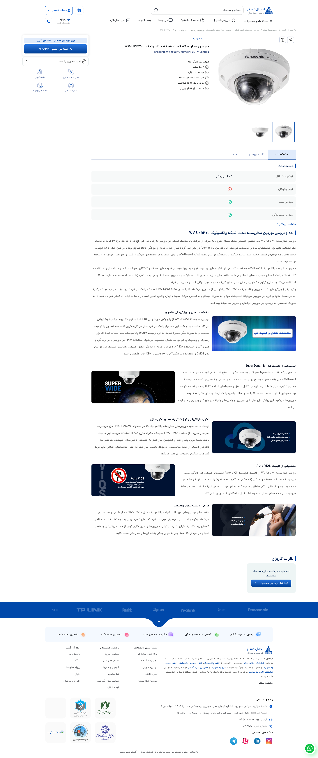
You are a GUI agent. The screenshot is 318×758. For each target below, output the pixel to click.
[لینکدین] (257, 741)
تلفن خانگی (151, 674)
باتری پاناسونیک (218, 667)
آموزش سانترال (71, 681)
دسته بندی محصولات (256, 21)
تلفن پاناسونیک (212, 663)
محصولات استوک (189, 20)
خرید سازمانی (117, 20)
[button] (286, 224)
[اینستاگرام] (269, 741)
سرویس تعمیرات (221, 20)
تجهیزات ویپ (150, 667)
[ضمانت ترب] (56, 732)
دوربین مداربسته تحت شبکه (247, 30)
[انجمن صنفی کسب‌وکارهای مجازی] (105, 732)
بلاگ (77, 660)
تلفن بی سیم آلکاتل (198, 667)
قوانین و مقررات (110, 667)
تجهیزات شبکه (149, 660)
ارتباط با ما (74, 654)
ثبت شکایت (112, 687)
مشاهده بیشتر (266, 683)
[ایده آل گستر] (260, 650)
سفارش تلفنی (53, 49)
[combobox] (200, 10)
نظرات (235, 155)
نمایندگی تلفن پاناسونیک (260, 672)
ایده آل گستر (287, 30)
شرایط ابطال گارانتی (108, 681)
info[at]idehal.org (249, 719)
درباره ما (163, 20)
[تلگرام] (233, 741)
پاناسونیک (197, 38)
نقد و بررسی (256, 155)
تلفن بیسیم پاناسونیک (190, 663)
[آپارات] (245, 741)
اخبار (77, 674)
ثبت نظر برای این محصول (274, 583)
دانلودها (142, 20)
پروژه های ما (73, 667)
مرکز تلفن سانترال (148, 654)
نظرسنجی (113, 674)
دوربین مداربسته (270, 30)
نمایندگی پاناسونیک (254, 663)
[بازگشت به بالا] (159, 622)
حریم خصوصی (111, 660)
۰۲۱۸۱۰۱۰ (247, 726)
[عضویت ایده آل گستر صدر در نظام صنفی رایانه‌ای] (105, 708)
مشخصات (281, 154)
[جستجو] (156, 10)
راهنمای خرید (112, 654)
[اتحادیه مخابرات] (80, 732)
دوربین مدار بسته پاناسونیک (218, 30)
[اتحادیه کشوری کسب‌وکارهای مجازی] (80, 708)
